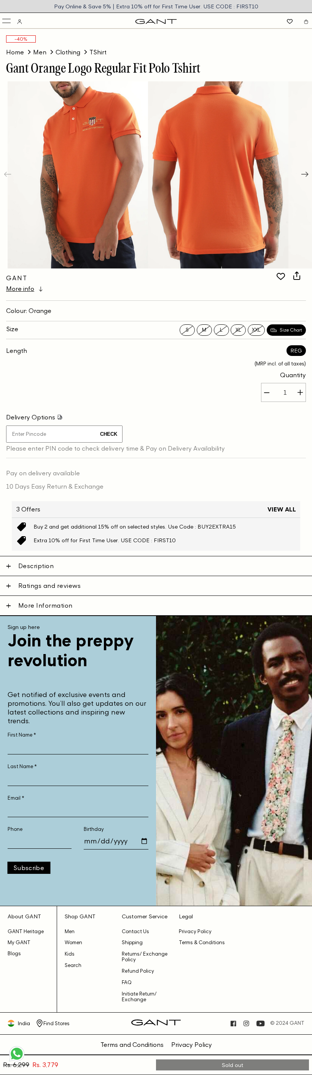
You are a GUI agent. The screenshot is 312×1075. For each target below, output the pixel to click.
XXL (256, 330)
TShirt (98, 52)
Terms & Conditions (202, 942)
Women (73, 942)
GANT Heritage (26, 931)
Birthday (94, 829)
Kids (70, 954)
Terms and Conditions (132, 1044)
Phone (15, 829)
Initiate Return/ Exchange (139, 996)
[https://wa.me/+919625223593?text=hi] (17, 1060)
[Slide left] (8, 175)
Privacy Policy (195, 931)
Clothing (68, 52)
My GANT (19, 942)
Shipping (132, 942)
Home (15, 52)
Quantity (293, 375)
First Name (22, 735)
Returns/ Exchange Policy (144, 956)
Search (73, 965)
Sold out (233, 1065)
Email (16, 798)
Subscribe (28, 868)
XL (238, 330)
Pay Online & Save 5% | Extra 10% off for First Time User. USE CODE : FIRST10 (156, 6)
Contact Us (135, 931)
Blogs (14, 953)
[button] (7, 21)
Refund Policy (138, 971)
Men (39, 52)
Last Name (22, 766)
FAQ (127, 982)
